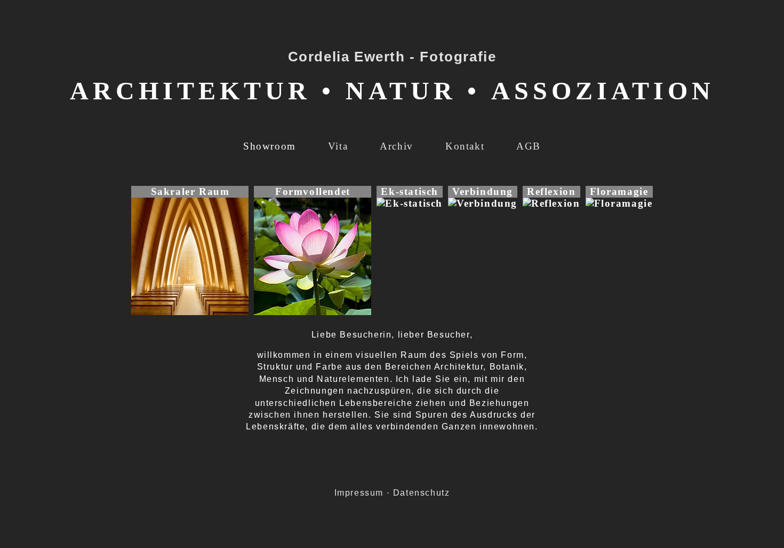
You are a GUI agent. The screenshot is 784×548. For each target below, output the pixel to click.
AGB (528, 146)
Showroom (269, 146)
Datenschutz (421, 492)
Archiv (396, 146)
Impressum (358, 492)
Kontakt (464, 146)
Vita (338, 146)
